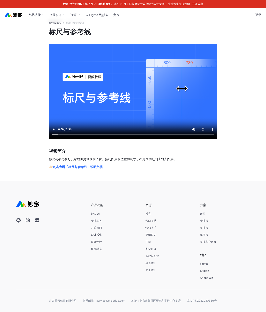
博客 (148, 213)
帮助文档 (150, 220)
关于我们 (150, 270)
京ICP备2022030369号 (202, 300)
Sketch (204, 270)
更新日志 (150, 234)
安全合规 (150, 248)
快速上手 (150, 227)
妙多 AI (95, 213)
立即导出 (197, 3)
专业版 (204, 220)
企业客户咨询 (208, 241)
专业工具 (96, 220)
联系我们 (150, 263)
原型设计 (96, 241)
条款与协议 (152, 255)
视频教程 (55, 23)
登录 (258, 15)
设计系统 (96, 234)
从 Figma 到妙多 (96, 15)
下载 (148, 241)
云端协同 (96, 227)
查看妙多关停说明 (179, 3)
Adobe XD (206, 277)
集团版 (204, 234)
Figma (204, 263)
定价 (116, 15)
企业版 (204, 227)
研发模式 (96, 248)
